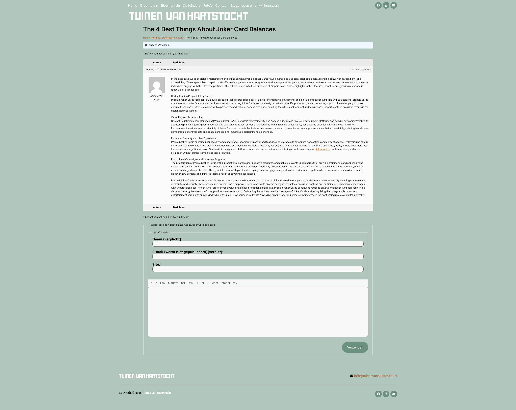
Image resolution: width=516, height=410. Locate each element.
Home (132, 5)
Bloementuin (170, 5)
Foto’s (207, 5)
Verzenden (355, 347)
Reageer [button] (354, 69)
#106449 (366, 69)
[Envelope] (393, 5)
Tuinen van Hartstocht (156, 392)
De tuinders (191, 5)
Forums (156, 37)
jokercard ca (323, 149)
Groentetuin (149, 5)
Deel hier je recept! (172, 37)
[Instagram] (386, 5)
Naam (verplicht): (167, 239)
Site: (156, 264)
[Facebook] (378, 5)
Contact (221, 5)
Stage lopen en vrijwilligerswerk (255, 5)
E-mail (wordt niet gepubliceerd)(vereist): (187, 252)
